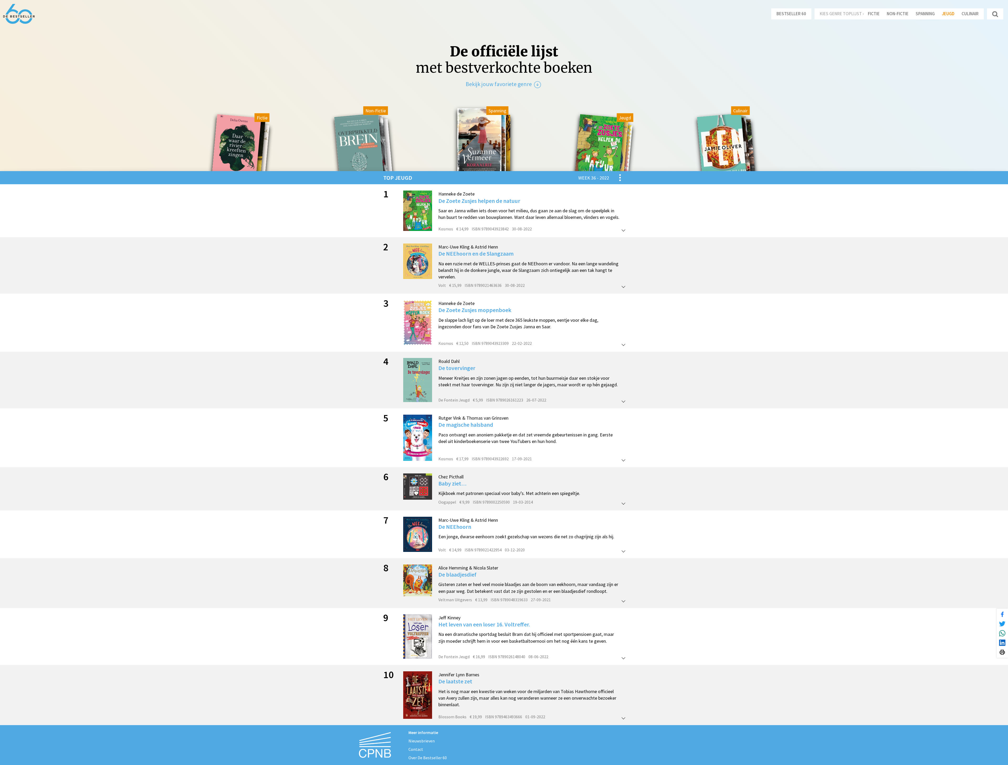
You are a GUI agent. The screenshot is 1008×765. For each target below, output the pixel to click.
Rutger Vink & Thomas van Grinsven (473, 418)
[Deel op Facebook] (1002, 614)
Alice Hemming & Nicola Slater (468, 568)
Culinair (970, 14)
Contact (415, 749)
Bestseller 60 (791, 14)
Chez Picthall (451, 477)
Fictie (874, 14)
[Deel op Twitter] (1002, 624)
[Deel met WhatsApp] (1002, 633)
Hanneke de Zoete (456, 194)
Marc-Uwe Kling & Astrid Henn (468, 247)
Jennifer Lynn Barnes (458, 675)
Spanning (925, 14)
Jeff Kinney (449, 618)
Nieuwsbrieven (421, 740)
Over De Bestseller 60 (427, 757)
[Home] (19, 14)
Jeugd (948, 14)
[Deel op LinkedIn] (1002, 642)
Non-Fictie (898, 14)
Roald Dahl (449, 361)
